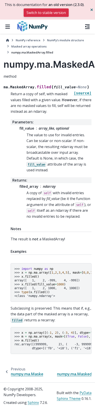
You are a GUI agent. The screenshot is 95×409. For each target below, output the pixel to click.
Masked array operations (29, 46)
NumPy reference (28, 40)
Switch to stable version (46, 12)
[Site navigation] (8, 26)
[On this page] (87, 26)
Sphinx (33, 402)
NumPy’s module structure (65, 40)
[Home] (7, 40)
